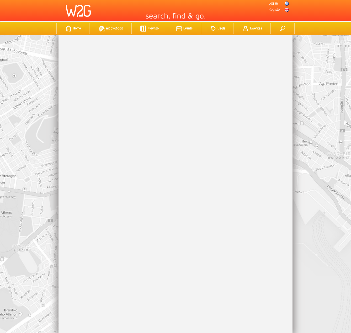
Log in (273, 3)
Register (274, 9)
